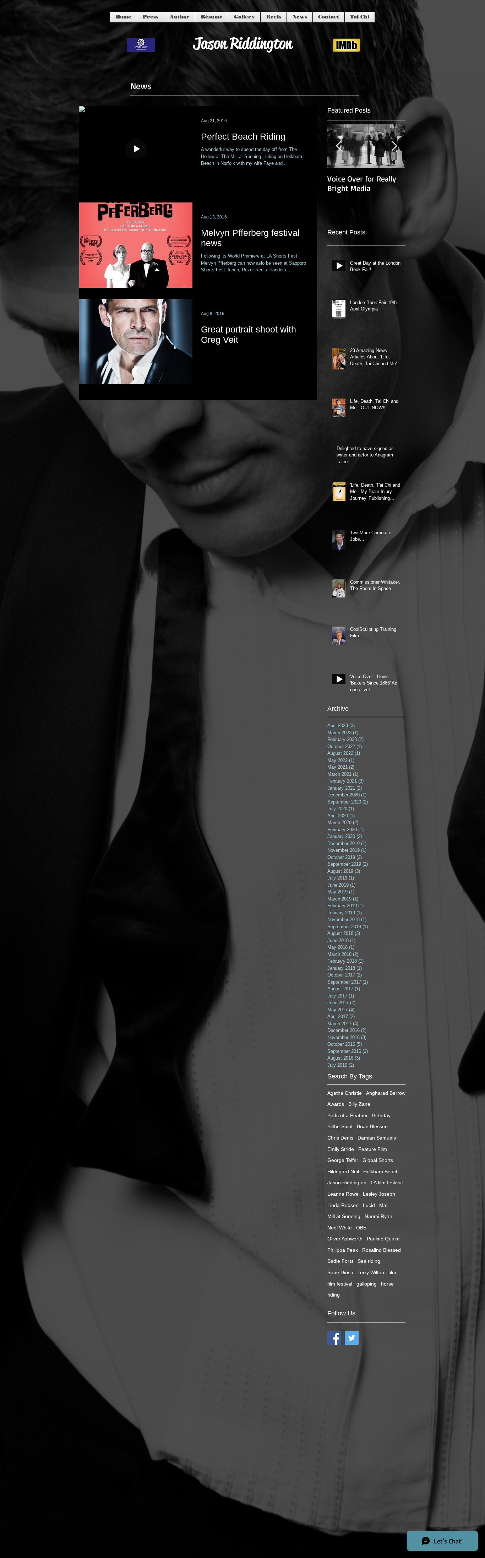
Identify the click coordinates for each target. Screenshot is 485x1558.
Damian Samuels (377, 1138)
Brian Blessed (372, 1126)
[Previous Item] (339, 146)
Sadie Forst (340, 1261)
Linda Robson (343, 1205)
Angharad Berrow (385, 1093)
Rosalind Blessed (381, 1250)
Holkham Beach (381, 1171)
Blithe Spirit (340, 1126)
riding (333, 1295)
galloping (366, 1284)
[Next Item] (394, 146)
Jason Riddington (346, 1182)
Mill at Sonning (343, 1216)
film (392, 1272)
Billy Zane (359, 1104)
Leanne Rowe (343, 1194)
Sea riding (369, 1261)
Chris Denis (340, 1138)
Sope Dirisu (340, 1272)
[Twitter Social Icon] (352, 1338)
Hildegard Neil (343, 1171)
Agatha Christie (344, 1093)
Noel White (339, 1227)
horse (387, 1284)
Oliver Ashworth (345, 1238)
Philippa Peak (342, 1250)
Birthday (381, 1115)
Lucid (369, 1205)
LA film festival (387, 1182)
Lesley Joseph (379, 1194)
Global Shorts (378, 1160)
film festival (339, 1284)
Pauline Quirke (383, 1238)
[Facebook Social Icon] (334, 1338)
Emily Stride (340, 1149)
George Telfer (342, 1160)
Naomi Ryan (378, 1216)
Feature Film (372, 1149)
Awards (335, 1104)
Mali (383, 1205)
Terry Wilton (371, 1272)
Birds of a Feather (347, 1115)
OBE (361, 1227)
